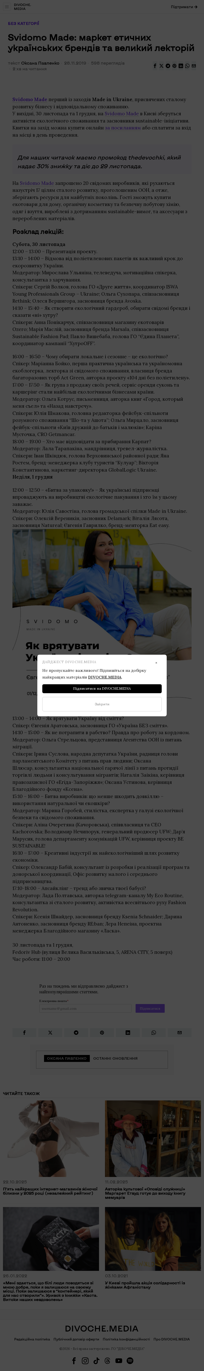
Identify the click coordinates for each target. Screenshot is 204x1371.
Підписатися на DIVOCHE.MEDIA (102, 688)
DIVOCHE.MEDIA (104, 677)
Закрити (102, 704)
